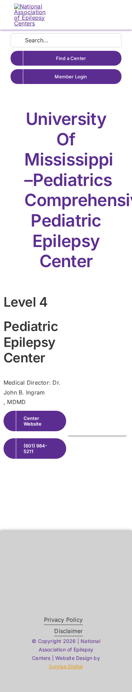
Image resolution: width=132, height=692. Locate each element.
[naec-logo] (30, 6)
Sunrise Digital (66, 666)
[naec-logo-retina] (66, 565)
